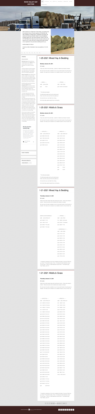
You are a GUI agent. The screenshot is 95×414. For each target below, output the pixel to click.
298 (64, 403)
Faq (50, 1)
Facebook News (44, 4)
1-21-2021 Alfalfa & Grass (51, 272)
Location (70, 1)
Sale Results (60, 1)
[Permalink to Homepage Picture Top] (47, 22)
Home (42, 1)
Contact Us (55, 1)
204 (54, 403)
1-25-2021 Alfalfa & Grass (51, 107)
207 (60, 403)
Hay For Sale (46, 1)
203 (52, 403)
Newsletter (66, 1)
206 (58, 403)
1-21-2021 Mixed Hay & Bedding (53, 190)
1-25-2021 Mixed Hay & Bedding (53, 57)
